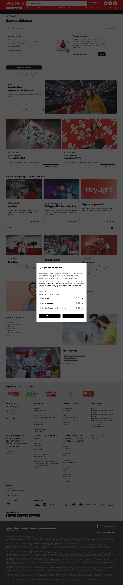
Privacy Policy (42, 294)
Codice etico (50, 294)
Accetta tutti (73, 316)
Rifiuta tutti (50, 316)
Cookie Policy (42, 291)
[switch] (78, 303)
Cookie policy (57, 294)
